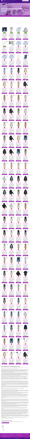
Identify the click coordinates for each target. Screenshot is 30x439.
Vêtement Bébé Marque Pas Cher (19, 435)
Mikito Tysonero (4, 0)
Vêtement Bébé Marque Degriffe (5, 6)
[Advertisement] (15, 22)
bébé (2, 427)
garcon (3, 428)
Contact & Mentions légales (17, 438)
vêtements (3, 430)
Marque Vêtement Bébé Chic (11, 435)
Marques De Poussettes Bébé (5, 435)
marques (3, 429)
